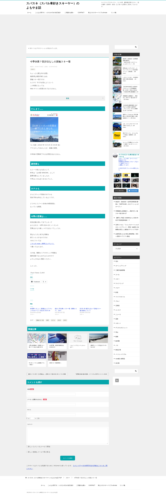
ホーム (29, 12)
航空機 (117, 341)
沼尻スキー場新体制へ (55, 363)
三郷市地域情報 (120, 270)
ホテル (53, 320)
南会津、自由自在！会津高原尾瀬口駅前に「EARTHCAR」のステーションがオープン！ (130, 61)
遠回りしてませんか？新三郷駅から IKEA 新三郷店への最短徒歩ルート (130, 116)
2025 (64, 320)
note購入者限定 (120, 358)
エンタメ (118, 310)
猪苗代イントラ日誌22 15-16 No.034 (98, 346)
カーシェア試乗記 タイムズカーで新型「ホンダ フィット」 (130, 144)
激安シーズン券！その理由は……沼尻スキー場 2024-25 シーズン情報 (47, 374)
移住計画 (118, 350)
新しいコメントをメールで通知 (39, 446)
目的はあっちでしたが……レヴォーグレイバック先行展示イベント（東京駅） (130, 70)
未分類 (117, 363)
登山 (116, 332)
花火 (116, 261)
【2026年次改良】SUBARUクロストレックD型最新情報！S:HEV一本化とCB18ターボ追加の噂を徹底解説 (130, 89)
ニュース (118, 314)
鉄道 (116, 292)
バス (116, 345)
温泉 (116, 319)
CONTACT (81, 12)
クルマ (117, 288)
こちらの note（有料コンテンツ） (42, 244)
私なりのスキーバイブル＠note (97, 12)
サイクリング (119, 283)
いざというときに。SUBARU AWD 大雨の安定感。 (130, 79)
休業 (47, 320)
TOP (45, 478)
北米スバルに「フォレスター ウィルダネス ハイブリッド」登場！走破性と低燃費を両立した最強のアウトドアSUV (127, 227)
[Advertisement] (83, 28)
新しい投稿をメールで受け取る (39, 452)
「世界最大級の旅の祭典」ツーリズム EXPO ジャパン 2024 (91, 374)
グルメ (117, 301)
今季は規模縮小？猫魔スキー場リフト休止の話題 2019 (36, 346)
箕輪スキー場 (40, 320)
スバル (117, 274)
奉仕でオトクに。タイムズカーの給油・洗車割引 (130, 134)
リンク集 (113, 12)
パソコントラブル (120, 354)
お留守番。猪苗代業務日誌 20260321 (56, 346)
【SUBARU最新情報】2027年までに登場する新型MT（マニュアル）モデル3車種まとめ (130, 107)
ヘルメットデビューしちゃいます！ (77, 346)
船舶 (116, 336)
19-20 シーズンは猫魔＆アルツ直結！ (36, 363)
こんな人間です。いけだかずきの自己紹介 (48, 12)
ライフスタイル (120, 296)
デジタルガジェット (121, 327)
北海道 (117, 305)
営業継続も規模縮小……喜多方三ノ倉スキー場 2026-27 (130, 97)
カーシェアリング (120, 265)
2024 (59, 320)
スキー (32, 69)
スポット (118, 323)
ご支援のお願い (69, 12)
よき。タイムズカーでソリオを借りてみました (130, 125)
